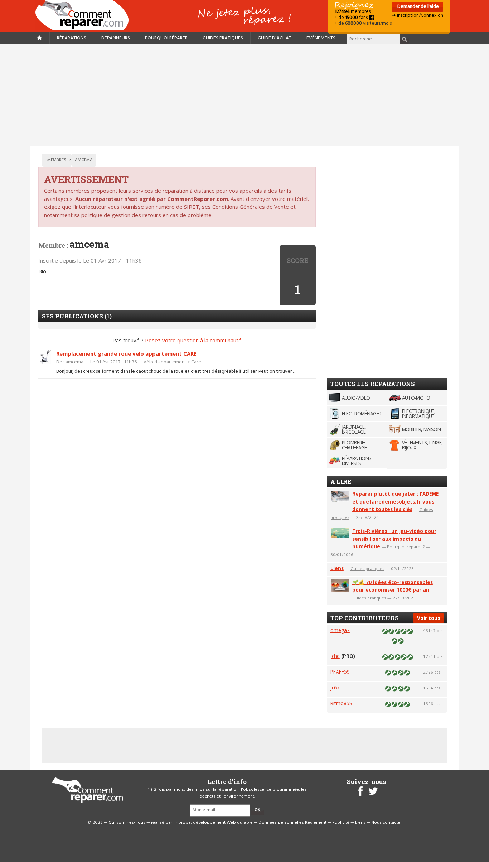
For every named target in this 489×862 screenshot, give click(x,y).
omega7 (340, 630)
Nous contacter (386, 822)
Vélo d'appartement (165, 361)
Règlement (315, 822)
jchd (335, 655)
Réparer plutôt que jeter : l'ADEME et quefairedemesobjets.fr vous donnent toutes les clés (395, 501)
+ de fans (352, 17)
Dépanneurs (115, 38)
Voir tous (428, 618)
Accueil (85, 15)
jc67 (335, 687)
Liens (337, 568)
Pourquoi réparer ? (406, 546)
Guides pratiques (223, 38)
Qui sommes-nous (126, 822)
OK (257, 810)
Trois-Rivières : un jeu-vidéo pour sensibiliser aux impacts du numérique (394, 539)
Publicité (340, 822)
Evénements (320, 38)
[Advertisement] (244, 95)
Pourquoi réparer (166, 38)
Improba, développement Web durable (213, 822)
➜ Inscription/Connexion (417, 15)
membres (353, 11)
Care (196, 361)
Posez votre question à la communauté (193, 340)
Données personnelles (281, 822)
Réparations (71, 38)
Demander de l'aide (417, 6)
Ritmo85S (341, 703)
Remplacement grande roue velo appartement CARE (126, 353)
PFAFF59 (340, 671)
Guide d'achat (274, 38)
